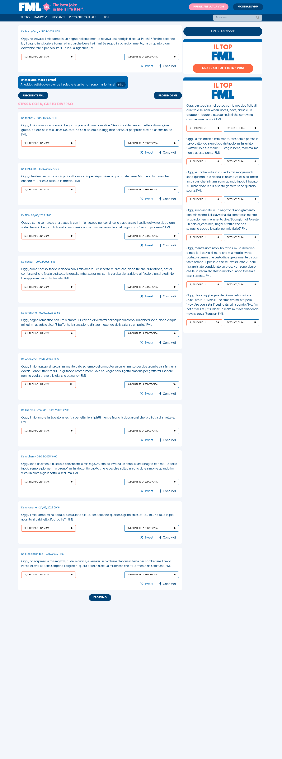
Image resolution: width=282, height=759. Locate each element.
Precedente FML (33, 95)
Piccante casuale (82, 17)
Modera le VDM (248, 6)
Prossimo (100, 597)
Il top (105, 17)
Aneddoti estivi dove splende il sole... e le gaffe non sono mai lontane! (72, 82)
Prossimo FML (167, 95)
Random (40, 17)
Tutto (25, 17)
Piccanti (58, 17)
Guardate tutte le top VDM (223, 68)
